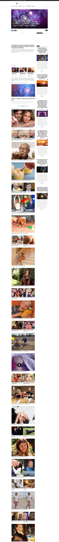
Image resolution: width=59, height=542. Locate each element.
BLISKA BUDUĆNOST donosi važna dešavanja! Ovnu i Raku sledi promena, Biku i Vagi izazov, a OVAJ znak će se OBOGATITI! (42, 162)
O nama (14, 0)
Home (11, 8)
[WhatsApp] (16, 30)
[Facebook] (12, 30)
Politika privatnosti (19, 0)
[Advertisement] (23, 38)
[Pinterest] (15, 30)
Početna (12, 0)
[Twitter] (13, 30)
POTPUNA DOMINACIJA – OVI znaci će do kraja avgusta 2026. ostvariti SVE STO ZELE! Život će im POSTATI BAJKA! (42, 50)
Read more (42, 96)
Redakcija (14, 27)
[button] (47, 6)
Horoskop (14, 8)
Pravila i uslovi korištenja (23, 0)
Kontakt (16, 0)
